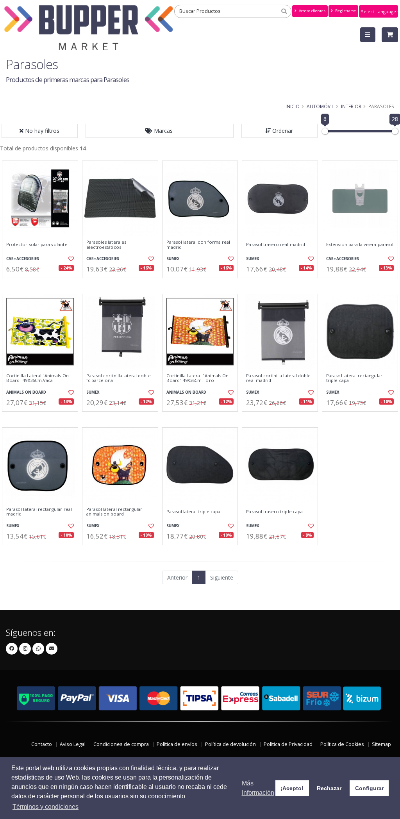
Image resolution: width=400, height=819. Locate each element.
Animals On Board (26, 392)
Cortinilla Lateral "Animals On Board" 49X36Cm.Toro (197, 378)
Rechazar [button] (329, 788)
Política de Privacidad (288, 744)
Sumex (173, 258)
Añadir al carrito (42, 284)
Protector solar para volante (37, 244)
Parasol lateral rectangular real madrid (39, 512)
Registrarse (345, 10)
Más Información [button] (258, 788)
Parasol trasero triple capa (274, 511)
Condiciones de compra (121, 744)
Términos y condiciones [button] (45, 806)
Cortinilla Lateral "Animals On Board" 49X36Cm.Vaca (37, 378)
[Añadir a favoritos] (71, 259)
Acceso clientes (311, 10)
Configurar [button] (369, 788)
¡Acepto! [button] (292, 788)
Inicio (293, 106)
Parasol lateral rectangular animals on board (114, 512)
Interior (351, 106)
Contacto (41, 744)
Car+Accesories (22, 258)
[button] (160, 131)
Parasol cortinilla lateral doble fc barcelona (118, 378)
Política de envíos (177, 744)
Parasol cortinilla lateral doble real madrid (278, 378)
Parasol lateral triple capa (193, 511)
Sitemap (381, 744)
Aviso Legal (73, 744)
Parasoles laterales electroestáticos (106, 245)
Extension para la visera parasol (359, 244)
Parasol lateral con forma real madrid (198, 245)
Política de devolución (230, 744)
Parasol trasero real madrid (275, 244)
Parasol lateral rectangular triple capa (354, 378)
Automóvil (320, 106)
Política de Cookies (342, 744)
